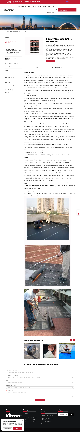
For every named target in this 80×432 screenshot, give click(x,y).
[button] (71, 340)
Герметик (7, 70)
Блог (34, 419)
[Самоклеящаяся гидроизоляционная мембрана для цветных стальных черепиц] (67, 351)
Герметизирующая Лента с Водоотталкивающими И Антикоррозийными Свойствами (14, 53)
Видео (48, 6)
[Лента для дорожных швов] (32, 351)
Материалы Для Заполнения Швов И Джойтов (10, 91)
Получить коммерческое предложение (66, 9)
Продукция (33, 6)
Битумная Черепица (10, 77)
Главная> (7, 31)
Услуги (52, 6)
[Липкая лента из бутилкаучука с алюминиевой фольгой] (50, 351)
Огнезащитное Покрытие (11, 85)
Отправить (40, 400)
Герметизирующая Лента (11, 63)
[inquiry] (78, 211)
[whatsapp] (78, 214)
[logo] (9, 9)
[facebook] (73, 1)
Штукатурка (8, 73)
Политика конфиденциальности (61, 429)
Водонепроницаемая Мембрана (10, 42)
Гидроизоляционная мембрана (21, 31)
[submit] (71, 414)
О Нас (28, 6)
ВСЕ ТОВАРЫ (8, 37)
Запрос (50, 60)
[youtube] (72, 1)
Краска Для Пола (9, 66)
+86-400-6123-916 (46, 421)
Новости (44, 6)
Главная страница (22, 6)
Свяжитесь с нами (50, 12)
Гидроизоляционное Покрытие (10, 59)
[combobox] (9, 377)
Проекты (39, 6)
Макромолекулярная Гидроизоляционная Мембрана (13, 50)
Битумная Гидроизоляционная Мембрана (13, 46)
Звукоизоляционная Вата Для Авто (11, 81)
